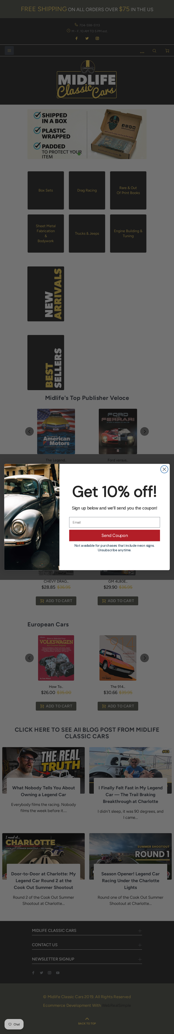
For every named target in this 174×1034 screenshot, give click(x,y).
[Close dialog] (164, 469)
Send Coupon (115, 535)
